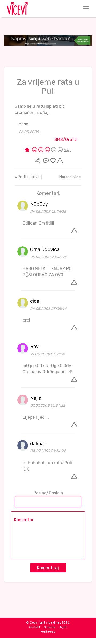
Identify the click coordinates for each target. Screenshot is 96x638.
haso (23, 123)
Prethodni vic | (29, 177)
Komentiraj (48, 567)
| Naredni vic (68, 177)
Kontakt (34, 627)
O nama (49, 627)
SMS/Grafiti (65, 139)
